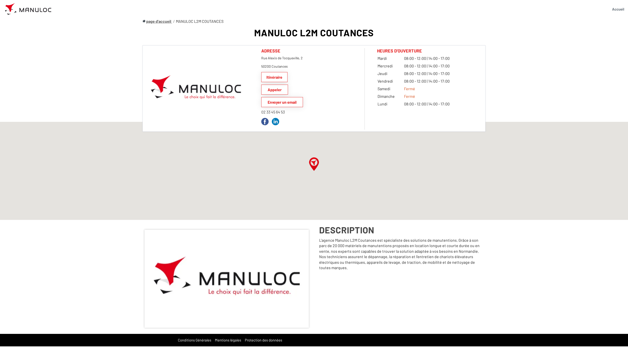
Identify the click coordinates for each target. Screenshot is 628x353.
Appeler (275, 89)
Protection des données (263, 340)
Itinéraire (274, 77)
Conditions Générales (194, 340)
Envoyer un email (282, 102)
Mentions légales (228, 340)
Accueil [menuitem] (618, 9)
